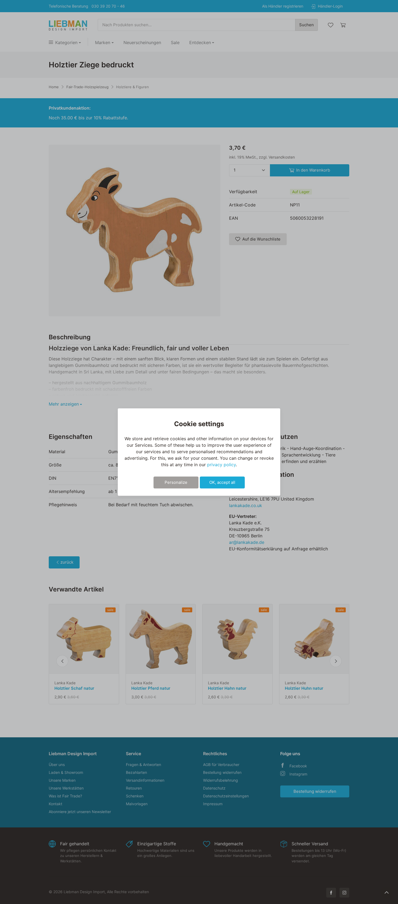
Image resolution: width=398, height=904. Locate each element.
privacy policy (221, 464)
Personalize (176, 482)
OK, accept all (222, 482)
